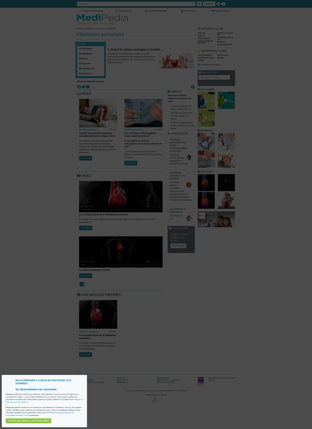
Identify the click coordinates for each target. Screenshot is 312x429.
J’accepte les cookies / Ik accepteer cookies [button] (28, 421)
